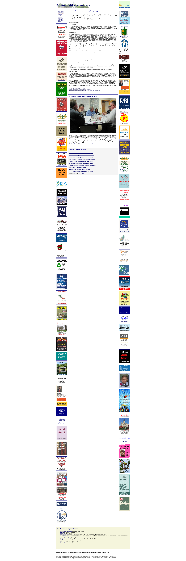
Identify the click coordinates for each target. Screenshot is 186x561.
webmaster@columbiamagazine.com (92, 555)
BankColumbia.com (124, 36)
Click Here (124, 441)
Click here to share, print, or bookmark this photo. (87, 143)
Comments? (76, 143)
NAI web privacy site (59, 559)
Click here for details (61, 80)
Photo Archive (60, 19)
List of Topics (60, 18)
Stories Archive (61, 20)
